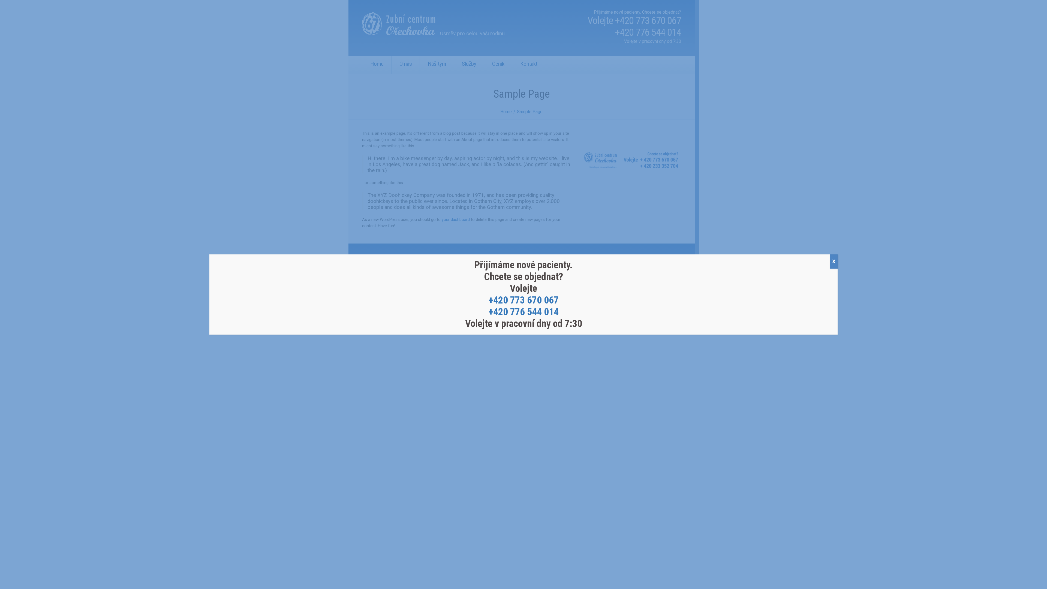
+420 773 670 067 (524, 300)
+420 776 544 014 (524, 312)
